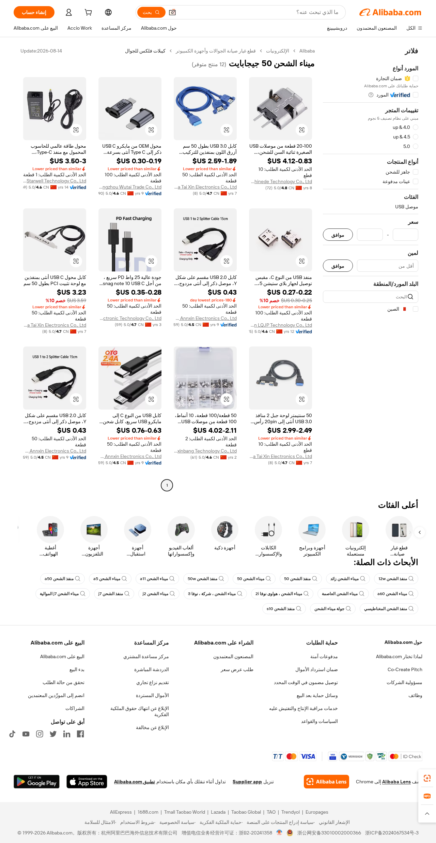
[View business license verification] (279, 832)
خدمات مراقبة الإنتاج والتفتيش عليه (303, 708)
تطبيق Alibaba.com (134, 781)
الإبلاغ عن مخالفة (152, 727)
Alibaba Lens (396, 781)
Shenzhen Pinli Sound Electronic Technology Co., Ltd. (129, 318)
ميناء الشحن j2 (155, 593)
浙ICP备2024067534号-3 (392, 832)
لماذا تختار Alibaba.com (399, 656)
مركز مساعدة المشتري (146, 656)
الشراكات (74, 708)
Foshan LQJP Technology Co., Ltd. (280, 325)
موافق (337, 235)
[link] (427, 778)
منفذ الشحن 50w (202, 578)
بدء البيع (76, 669)
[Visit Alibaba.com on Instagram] (39, 734)
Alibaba (307, 51)
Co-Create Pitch (405, 669)
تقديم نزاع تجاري (152, 682)
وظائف (415, 695)
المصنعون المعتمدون (233, 656)
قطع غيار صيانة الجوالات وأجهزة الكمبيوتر (216, 51)
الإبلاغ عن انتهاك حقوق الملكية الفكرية (139, 711)
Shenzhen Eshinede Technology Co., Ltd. (280, 181)
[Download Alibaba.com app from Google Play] (37, 781)
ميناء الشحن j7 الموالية (59, 593)
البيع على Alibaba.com (62, 656)
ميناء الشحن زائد (344, 578)
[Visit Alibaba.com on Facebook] (80, 734)
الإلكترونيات (277, 51)
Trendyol (290, 812)
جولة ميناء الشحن (329, 608)
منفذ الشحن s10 (281, 608)
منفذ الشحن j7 (110, 593)
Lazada (218, 812)
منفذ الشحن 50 (297, 578)
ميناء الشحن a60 (392, 593)
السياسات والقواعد (319, 721)
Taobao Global (246, 812)
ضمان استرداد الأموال (316, 669)
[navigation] (370, 269)
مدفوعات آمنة (324, 656)
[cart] (87, 13)
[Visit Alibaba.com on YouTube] (26, 734)
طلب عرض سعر (237, 669)
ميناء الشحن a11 (154, 578)
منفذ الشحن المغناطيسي (385, 608)
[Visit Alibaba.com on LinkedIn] (67, 734)
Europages (317, 812)
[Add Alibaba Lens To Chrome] (326, 781)
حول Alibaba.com (403, 642)
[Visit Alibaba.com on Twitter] (53, 734)
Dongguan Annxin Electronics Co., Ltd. (205, 318)
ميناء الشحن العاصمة (340, 593)
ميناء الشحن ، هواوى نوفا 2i (278, 593)
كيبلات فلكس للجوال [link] (145, 51)
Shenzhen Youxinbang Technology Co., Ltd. (205, 451)
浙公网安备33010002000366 (329, 832)
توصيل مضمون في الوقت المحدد (306, 682)
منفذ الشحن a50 (59, 578)
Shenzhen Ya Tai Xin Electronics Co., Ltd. (205, 187)
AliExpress (121, 812)
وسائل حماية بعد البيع (317, 695)
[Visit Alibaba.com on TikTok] (12, 734)
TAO (271, 812)
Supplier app (247, 781)
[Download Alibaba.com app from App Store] (86, 781)
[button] (172, 12)
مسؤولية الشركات (404, 682)
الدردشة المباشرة (151, 669)
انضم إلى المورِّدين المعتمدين (56, 695)
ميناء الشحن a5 (106, 578)
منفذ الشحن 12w (392, 578)
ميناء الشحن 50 (250, 578)
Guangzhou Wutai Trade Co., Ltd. (129, 187)
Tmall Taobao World (184, 812)
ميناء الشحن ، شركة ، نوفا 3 (212, 593)
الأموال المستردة (152, 695)
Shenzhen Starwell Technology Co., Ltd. (54, 180)
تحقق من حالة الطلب (63, 682)
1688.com (148, 812)
